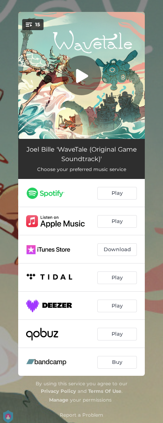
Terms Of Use (104, 391)
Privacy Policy (58, 391)
